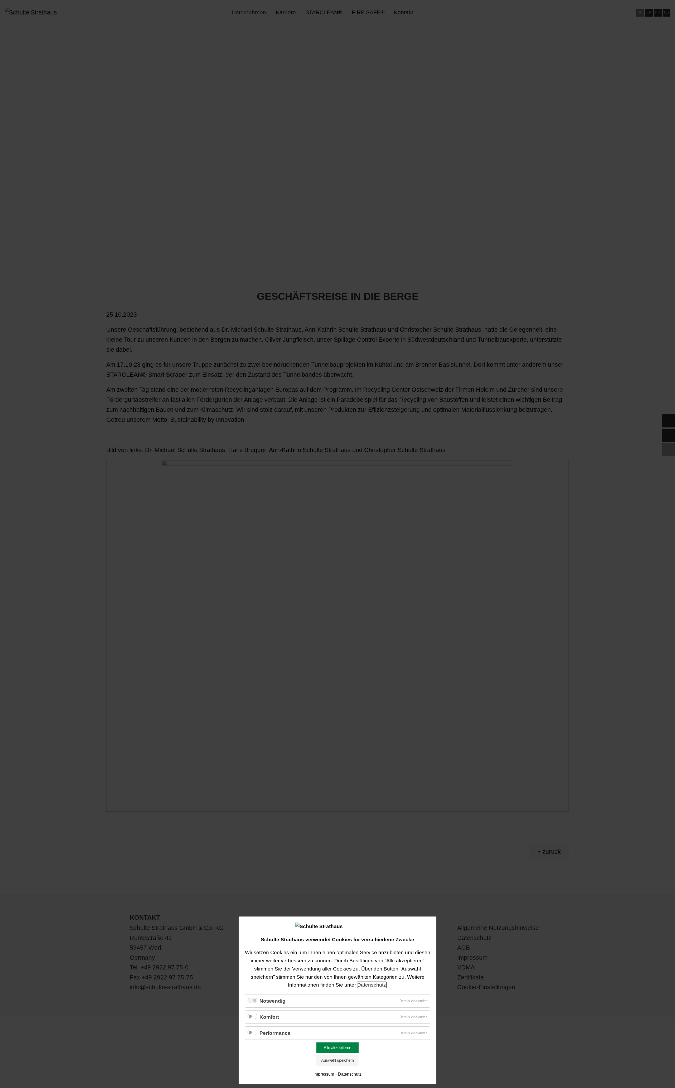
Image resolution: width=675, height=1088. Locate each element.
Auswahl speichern (337, 1060)
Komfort (269, 1017)
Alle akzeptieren (337, 1047)
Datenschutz (371, 985)
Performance (275, 1033)
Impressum (324, 1074)
